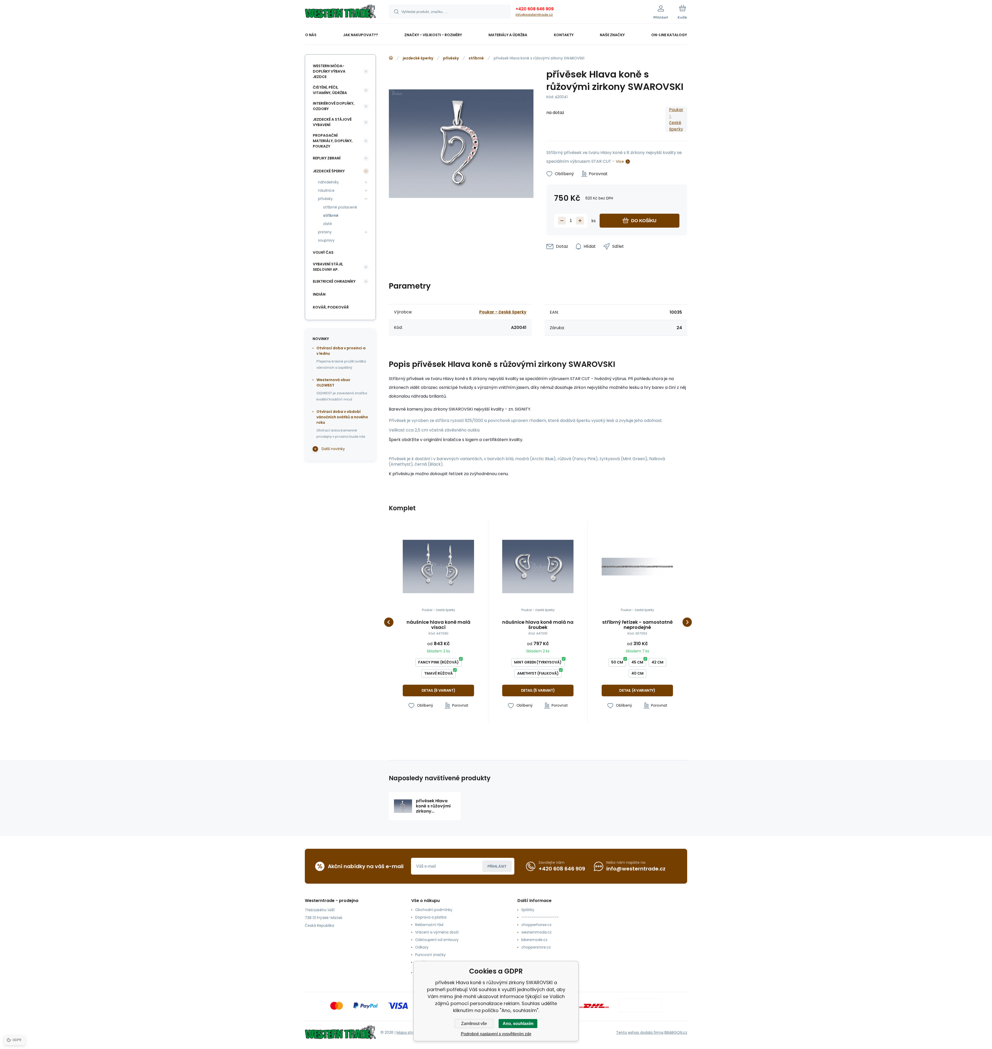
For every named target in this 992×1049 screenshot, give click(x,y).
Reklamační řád (429, 924)
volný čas (323, 252)
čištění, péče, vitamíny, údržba (330, 90)
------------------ (540, 917)
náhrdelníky (328, 182)
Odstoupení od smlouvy (437, 939)
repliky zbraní (326, 158)
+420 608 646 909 (535, 9)
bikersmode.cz (534, 939)
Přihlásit (497, 866)
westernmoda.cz (536, 932)
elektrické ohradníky (334, 281)
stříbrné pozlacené (340, 207)
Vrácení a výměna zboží (437, 932)
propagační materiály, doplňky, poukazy (333, 141)
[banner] (340, 12)
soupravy (326, 240)
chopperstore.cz (536, 947)
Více (620, 161)
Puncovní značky (430, 954)
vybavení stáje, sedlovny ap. (328, 266)
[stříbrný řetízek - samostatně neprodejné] (637, 566)
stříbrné (476, 58)
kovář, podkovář (331, 307)
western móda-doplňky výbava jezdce (329, 71)
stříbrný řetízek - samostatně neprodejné (637, 625)
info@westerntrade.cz (534, 14)
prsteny (325, 232)
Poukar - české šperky (676, 119)
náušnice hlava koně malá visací (438, 625)
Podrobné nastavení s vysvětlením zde (496, 1034)
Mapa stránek (409, 1032)
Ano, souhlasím (518, 1023)
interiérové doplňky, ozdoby (333, 106)
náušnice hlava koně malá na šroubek (538, 625)
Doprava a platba (430, 917)
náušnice (326, 190)
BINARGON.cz (675, 1032)
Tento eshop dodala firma (639, 1032)
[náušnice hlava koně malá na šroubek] (538, 566)
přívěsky (451, 58)
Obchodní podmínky (433, 909)
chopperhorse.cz (536, 924)
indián (319, 294)
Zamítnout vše (474, 1023)
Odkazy (422, 947)
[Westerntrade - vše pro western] (391, 58)
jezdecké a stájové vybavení (332, 122)
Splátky (527, 909)
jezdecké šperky (418, 58)
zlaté (327, 223)
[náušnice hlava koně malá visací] (438, 566)
